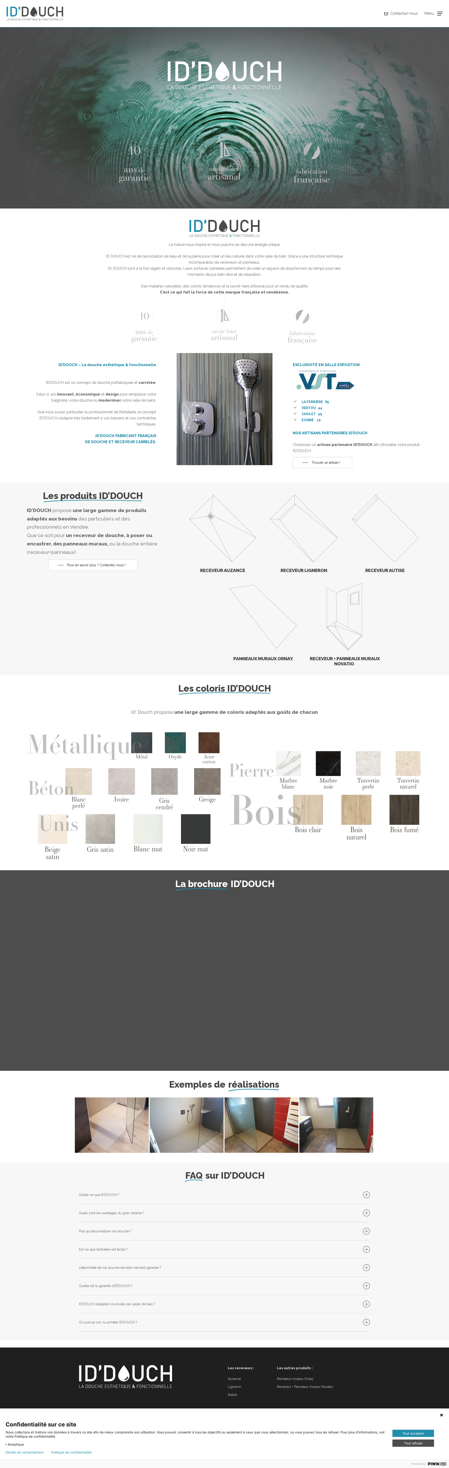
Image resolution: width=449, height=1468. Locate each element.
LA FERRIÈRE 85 (315, 402)
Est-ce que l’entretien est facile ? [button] (103, 1249)
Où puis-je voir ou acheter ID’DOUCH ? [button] (108, 1322)
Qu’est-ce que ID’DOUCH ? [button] (99, 1195)
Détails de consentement (24, 1452)
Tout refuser (413, 1443)
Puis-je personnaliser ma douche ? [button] (105, 1231)
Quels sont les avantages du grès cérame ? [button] (111, 1213)
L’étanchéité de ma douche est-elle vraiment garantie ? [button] (120, 1268)
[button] (433, 13)
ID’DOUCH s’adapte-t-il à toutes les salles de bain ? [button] (117, 1304)
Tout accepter (413, 1433)
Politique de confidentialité (71, 1452)
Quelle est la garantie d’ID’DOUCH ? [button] (106, 1286)
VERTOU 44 (312, 408)
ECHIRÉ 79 (311, 420)
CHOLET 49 (312, 414)
